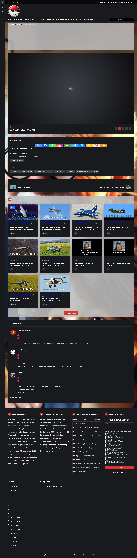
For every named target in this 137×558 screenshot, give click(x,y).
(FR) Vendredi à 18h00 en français (114, 444)
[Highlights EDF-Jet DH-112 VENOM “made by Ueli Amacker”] (23, 212)
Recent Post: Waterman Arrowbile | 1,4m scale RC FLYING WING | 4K (117, 2)
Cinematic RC (79, 432)
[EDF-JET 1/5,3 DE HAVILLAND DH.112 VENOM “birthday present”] (55, 212)
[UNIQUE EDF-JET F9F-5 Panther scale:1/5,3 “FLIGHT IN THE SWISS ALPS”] (87, 212)
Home (12, 24)
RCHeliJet (79, 460)
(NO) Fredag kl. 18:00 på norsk (113, 453)
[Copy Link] (89, 145)
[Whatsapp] (52, 145)
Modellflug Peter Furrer (82, 448)
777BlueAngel (80, 420)
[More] (103, 145)
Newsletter (87, 555)
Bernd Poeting (80, 428)
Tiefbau (95, 171)
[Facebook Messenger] (81, 145)
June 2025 (14, 541)
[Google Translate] (38, 145)
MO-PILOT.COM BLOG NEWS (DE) (53, 486)
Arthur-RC (95, 420)
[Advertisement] (71, 38)
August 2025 (14, 533)
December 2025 (15, 517)
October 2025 (15, 525)
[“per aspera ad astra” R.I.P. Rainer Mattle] (87, 247)
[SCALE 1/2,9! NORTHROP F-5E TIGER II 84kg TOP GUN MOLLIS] (23, 247)
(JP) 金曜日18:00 (110, 449)
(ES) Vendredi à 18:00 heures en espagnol (115, 441)
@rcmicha (20, 372)
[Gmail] (96, 145)
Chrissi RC (94, 428)
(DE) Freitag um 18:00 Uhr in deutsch (114, 437)
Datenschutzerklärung (119, 472)
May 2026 (13, 498)
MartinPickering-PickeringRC (84, 444)
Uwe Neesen (79, 471)
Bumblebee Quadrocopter (43, 171)
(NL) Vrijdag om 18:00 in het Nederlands (115, 452)
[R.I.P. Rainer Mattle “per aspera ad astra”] (119, 247)
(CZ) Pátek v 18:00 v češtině (112, 436)
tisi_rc (95, 468)
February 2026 (15, 510)
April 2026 (14, 502)
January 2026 (15, 513)
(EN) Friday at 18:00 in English (113, 440)
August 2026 (14, 486)
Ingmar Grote (79, 440)
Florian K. (92, 432)
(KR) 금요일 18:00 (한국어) (112, 450)
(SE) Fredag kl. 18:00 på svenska (113, 458)
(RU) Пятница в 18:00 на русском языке (115, 457)
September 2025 (15, 529)
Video (18, 24)
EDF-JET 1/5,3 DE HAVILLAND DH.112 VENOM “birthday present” (53, 230)
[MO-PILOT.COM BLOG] (14, 11)
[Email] (67, 145)
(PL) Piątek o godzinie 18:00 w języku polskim (116, 454)
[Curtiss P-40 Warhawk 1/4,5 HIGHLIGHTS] (119, 212)
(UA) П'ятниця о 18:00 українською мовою (116, 464)
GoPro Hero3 (59, 171)
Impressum (40, 555)
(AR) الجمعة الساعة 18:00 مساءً (113, 433)
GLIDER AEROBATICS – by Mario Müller (111, 187)
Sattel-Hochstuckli (83, 171)
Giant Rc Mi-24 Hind (24, 187)
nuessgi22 (70, 171)
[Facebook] (45, 145)
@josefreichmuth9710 (24, 330)
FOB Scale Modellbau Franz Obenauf (86, 436)
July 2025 (13, 537)
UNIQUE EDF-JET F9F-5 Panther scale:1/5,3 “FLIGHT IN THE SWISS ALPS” (86, 230)
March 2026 (14, 506)
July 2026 (13, 490)
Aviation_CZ (79, 424)
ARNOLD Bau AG (26, 171)
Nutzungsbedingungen (73, 555)
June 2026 (14, 494)
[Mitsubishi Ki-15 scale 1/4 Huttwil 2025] (23, 283)
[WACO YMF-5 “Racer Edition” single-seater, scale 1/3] (55, 247)
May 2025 (13, 545)
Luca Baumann (94, 440)
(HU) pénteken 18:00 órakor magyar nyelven (116, 447)
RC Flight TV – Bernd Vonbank (85, 456)
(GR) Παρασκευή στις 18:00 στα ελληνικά (115, 462)
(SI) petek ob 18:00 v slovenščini (113, 460)
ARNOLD (14, 171)
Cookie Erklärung (99, 555)
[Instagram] (59, 145)
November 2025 (15, 521)
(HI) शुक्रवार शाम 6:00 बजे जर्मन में (112, 445)
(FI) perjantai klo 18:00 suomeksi (113, 443)
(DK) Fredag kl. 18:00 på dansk (113, 439)
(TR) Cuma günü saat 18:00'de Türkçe (114, 461)
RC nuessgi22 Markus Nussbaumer (21, 127)
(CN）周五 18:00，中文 (111, 435)
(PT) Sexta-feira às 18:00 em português (115, 456)
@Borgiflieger (21, 350)
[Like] (18, 335)
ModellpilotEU (80, 452)
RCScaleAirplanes (81, 468)
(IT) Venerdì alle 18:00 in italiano (113, 448)
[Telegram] (74, 145)
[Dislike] (18, 338)
